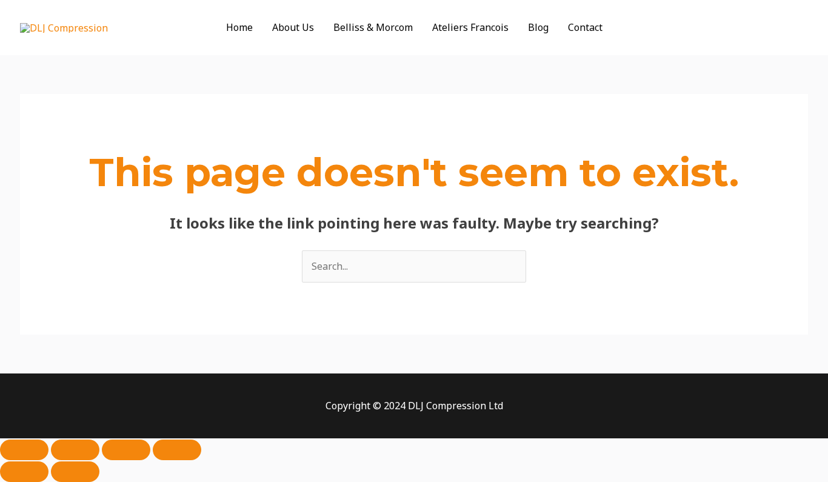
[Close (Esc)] (177, 450)
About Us (293, 27)
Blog (538, 27)
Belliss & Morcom (373, 27)
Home (239, 27)
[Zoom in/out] (24, 450)
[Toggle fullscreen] (75, 450)
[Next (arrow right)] (75, 471)
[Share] (126, 450)
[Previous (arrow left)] (24, 471)
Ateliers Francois (470, 27)
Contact (585, 27)
